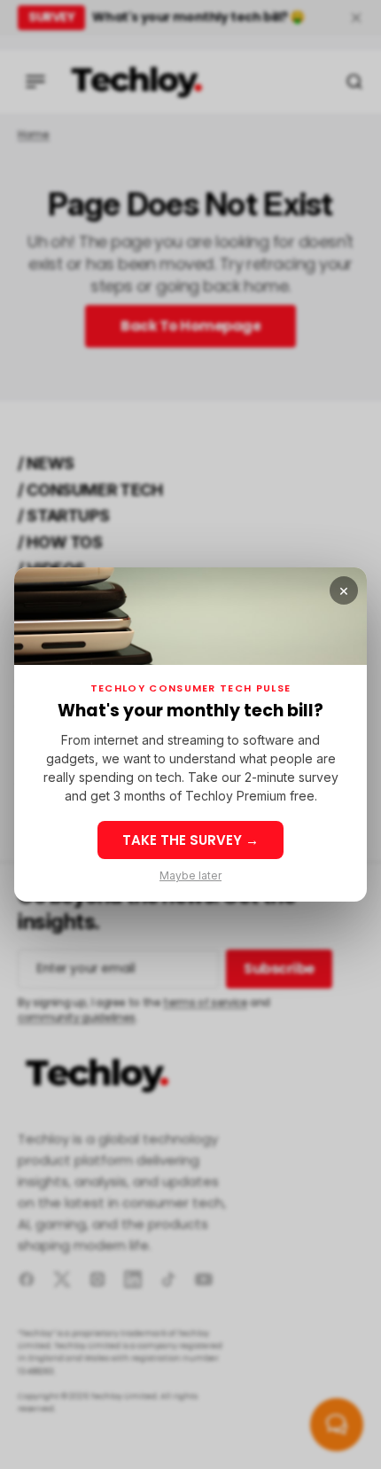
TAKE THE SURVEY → (190, 840)
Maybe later (190, 876)
